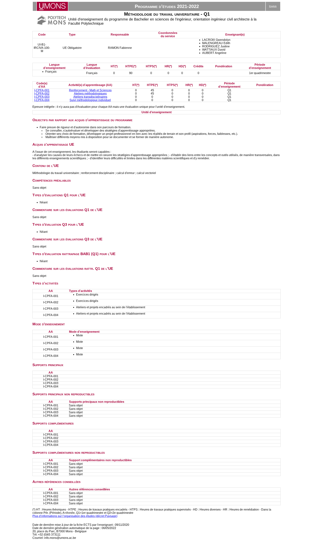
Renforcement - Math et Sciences (90, 90)
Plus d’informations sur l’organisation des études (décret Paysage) (74, 516)
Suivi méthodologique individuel (90, 100)
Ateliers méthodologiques (90, 93)
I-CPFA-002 (41, 93)
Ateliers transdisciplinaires (90, 96)
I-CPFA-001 (41, 90)
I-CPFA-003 (41, 96)
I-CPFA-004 (41, 100)
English (273, 6)
